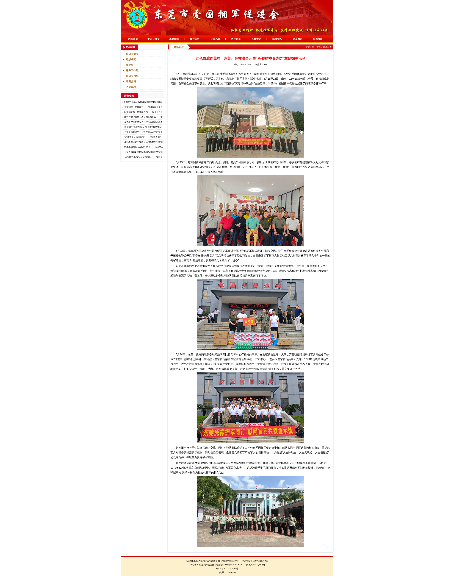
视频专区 (277, 38)
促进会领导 (132, 75)
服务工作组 (132, 70)
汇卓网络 (261, 564)
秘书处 (130, 64)
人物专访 (256, 38)
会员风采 (215, 38)
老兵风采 (236, 38)
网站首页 (133, 38)
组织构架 (131, 59)
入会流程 (131, 86)
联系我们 (318, 38)
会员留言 (298, 38)
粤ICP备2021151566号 (227, 568)
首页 (319, 47)
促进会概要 (153, 38)
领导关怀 (195, 38)
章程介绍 (131, 81)
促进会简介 (132, 53)
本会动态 (174, 38)
